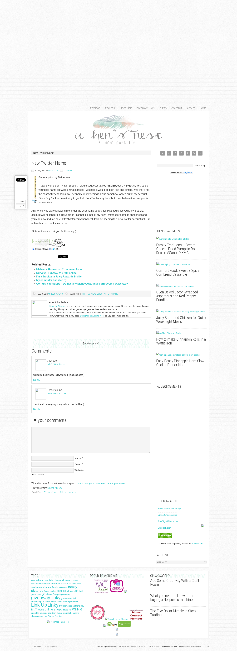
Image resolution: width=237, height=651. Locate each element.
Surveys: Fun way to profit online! (56, 273)
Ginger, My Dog (55, 488)
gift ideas (47, 594)
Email (77, 464)
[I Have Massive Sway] (104, 626)
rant (83, 294)
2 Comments (69, 171)
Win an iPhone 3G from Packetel (60, 492)
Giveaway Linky (144, 108)
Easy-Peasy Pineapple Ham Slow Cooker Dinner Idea (180, 363)
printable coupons (39, 613)
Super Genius (55, 616)
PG (74, 609)
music (41, 610)
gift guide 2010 (73, 591)
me (61, 605)
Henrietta (53, 171)
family (55, 587)
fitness (46, 591)
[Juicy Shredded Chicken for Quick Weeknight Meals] (181, 311)
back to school (72, 580)
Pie (79, 609)
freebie (53, 591)
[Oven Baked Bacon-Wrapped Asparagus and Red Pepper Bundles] (181, 286)
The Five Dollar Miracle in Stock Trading (173, 613)
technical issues (94, 294)
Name (77, 458)
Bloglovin (111, 646)
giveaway (65, 594)
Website (79, 470)
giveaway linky (45, 597)
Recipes (109, 108)
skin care (43, 616)
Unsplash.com (164, 528)
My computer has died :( (51, 280)
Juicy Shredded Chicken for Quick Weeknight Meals (181, 319)
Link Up (39, 605)
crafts (79, 584)
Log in (206, 646)
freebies (61, 590)
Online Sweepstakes (167, 515)
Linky (53, 605)
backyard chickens (40, 584)
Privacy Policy (138, 646)
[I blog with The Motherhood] (132, 592)
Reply (36, 380)
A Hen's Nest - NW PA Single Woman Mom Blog (118, 129)
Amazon (34, 580)
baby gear (43, 580)
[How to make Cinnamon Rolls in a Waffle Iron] (181, 333)
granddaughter (37, 602)
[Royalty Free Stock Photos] (165, 537)
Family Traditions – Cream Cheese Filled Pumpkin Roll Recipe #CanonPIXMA (176, 249)
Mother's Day (78, 606)
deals (34, 587)
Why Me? (114, 294)
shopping (35, 616)
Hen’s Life (124, 108)
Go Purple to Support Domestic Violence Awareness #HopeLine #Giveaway (82, 283)
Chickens (54, 583)
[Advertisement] (118, 48)
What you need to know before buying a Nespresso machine (172, 598)
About (190, 108)
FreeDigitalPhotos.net (168, 521)
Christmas (63, 584)
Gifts (162, 108)
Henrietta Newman (57, 306)
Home (203, 108)
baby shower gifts (57, 580)
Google (101, 646)
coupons (72, 584)
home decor (56, 601)
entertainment (44, 587)
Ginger (56, 594)
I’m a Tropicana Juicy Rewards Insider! (59, 276)
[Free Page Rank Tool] (58, 622)
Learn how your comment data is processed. (101, 483)
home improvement (70, 602)
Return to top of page (45, 646)
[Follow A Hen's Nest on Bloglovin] (181, 173)
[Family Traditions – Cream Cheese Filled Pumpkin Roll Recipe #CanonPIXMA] (181, 239)
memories (67, 606)
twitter (106, 294)
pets (69, 610)
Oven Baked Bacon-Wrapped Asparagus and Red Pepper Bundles (177, 296)
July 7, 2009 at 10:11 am (56, 393)
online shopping (56, 609)
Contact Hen (153, 646)
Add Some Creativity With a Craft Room (174, 582)
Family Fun (63, 587)
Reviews (94, 108)
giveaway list (68, 598)
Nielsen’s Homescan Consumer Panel (59, 269)
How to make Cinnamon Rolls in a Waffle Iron (181, 341)
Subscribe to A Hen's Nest (92, 316)
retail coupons (72, 613)
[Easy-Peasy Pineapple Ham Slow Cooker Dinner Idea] (181, 355)
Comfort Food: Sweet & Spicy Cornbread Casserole (177, 272)
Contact (175, 108)
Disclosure (123, 646)
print (22, 206)
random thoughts (57, 613)
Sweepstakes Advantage (169, 508)
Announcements (55, 294)
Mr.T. (34, 609)
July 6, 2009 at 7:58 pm (56, 364)
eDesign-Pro (197, 543)
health (47, 602)
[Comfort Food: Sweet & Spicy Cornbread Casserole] (181, 264)
